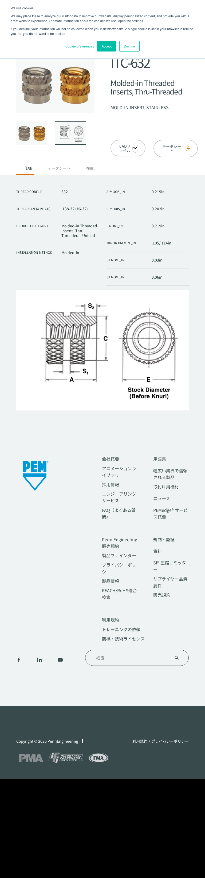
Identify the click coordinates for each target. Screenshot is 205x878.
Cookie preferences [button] (79, 46)
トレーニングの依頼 (121, 629)
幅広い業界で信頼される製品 (170, 473)
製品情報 (110, 581)
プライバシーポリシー (170, 741)
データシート (59, 168)
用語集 (159, 459)
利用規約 (110, 619)
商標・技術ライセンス (123, 638)
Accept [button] (107, 46)
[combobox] (130, 658)
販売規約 (161, 595)
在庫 (90, 168)
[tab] (28, 169)
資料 (157, 551)
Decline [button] (129, 46)
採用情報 (110, 484)
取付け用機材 (166, 486)
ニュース (161, 498)
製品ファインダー (119, 555)
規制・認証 (164, 539)
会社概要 (110, 459)
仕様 (28, 168)
